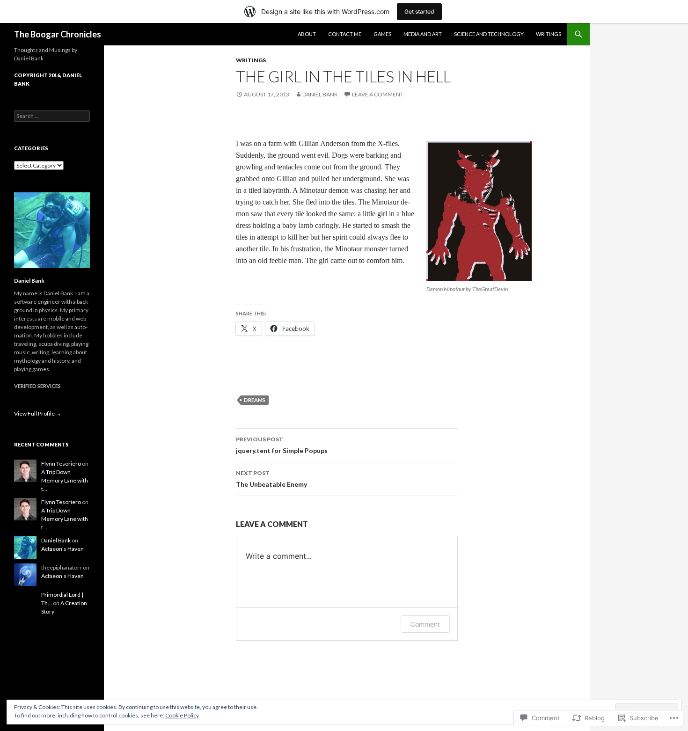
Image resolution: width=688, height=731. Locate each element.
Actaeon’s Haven (62, 548)
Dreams (254, 400)
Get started (419, 11)
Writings (548, 34)
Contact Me (344, 34)
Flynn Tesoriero (61, 463)
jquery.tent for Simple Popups (282, 445)
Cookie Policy (182, 715)
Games (382, 34)
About (307, 34)
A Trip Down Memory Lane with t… (64, 480)
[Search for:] (52, 115)
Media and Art (422, 34)
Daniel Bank (320, 94)
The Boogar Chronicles (57, 34)
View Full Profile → (37, 413)
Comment (425, 624)
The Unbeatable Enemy (271, 478)
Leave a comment (377, 94)
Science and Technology (489, 34)
